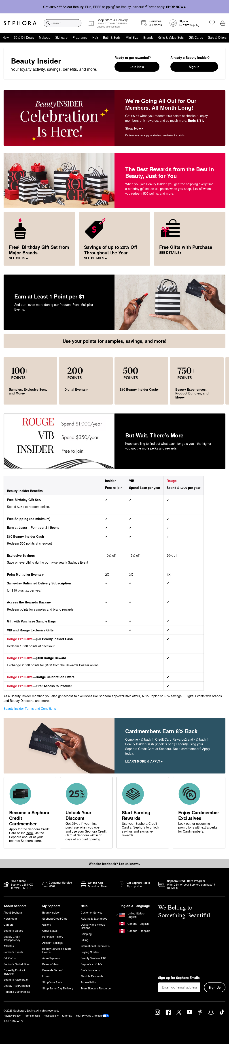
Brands (148, 37)
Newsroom (10, 918)
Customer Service (91, 912)
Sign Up (215, 987)
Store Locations (90, 970)
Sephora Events (13, 952)
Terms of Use (32, 1015)
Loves (46, 976)
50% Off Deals (24, 37)
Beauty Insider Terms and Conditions (30, 708)
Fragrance (80, 37)
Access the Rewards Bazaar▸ (29, 602)
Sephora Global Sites (17, 964)
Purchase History (52, 936)
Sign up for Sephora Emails (179, 978)
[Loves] (212, 23)
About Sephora (13, 912)
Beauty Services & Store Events (57, 950)
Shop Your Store (52, 982)
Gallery (46, 924)
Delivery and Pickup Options (93, 926)
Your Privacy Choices (89, 1015)
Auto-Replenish (51, 958)
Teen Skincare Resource (96, 988)
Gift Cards (196, 37)
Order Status (49, 930)
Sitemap (67, 1015)
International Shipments (95, 946)
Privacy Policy (12, 1015)
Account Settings (52, 942)
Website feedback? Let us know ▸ (114, 863)
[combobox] (62, 23)
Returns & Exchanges (94, 918)
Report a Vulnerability (17, 991)
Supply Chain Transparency (12, 938)
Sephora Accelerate (16, 979)
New (5, 37)
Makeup (44, 37)
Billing (84, 940)
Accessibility (88, 982)
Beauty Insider (51, 912)
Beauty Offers (50, 964)
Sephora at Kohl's (91, 964)
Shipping (86, 934)
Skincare (61, 37)
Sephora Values (13, 930)
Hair (95, 37)
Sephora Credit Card (55, 918)
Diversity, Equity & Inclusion (14, 971)
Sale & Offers (217, 37)
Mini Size (132, 37)
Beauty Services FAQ (93, 958)
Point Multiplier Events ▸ (25, 574)
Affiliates (9, 946)
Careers (8, 924)
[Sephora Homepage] (20, 23)
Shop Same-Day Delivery (57, 988)
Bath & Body (112, 37)
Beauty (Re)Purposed (17, 985)
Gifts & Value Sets (171, 37)
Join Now (137, 66)
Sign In (194, 66)
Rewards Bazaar (52, 970)
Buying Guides (90, 952)
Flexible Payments (92, 976)
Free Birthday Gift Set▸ (24, 499)
